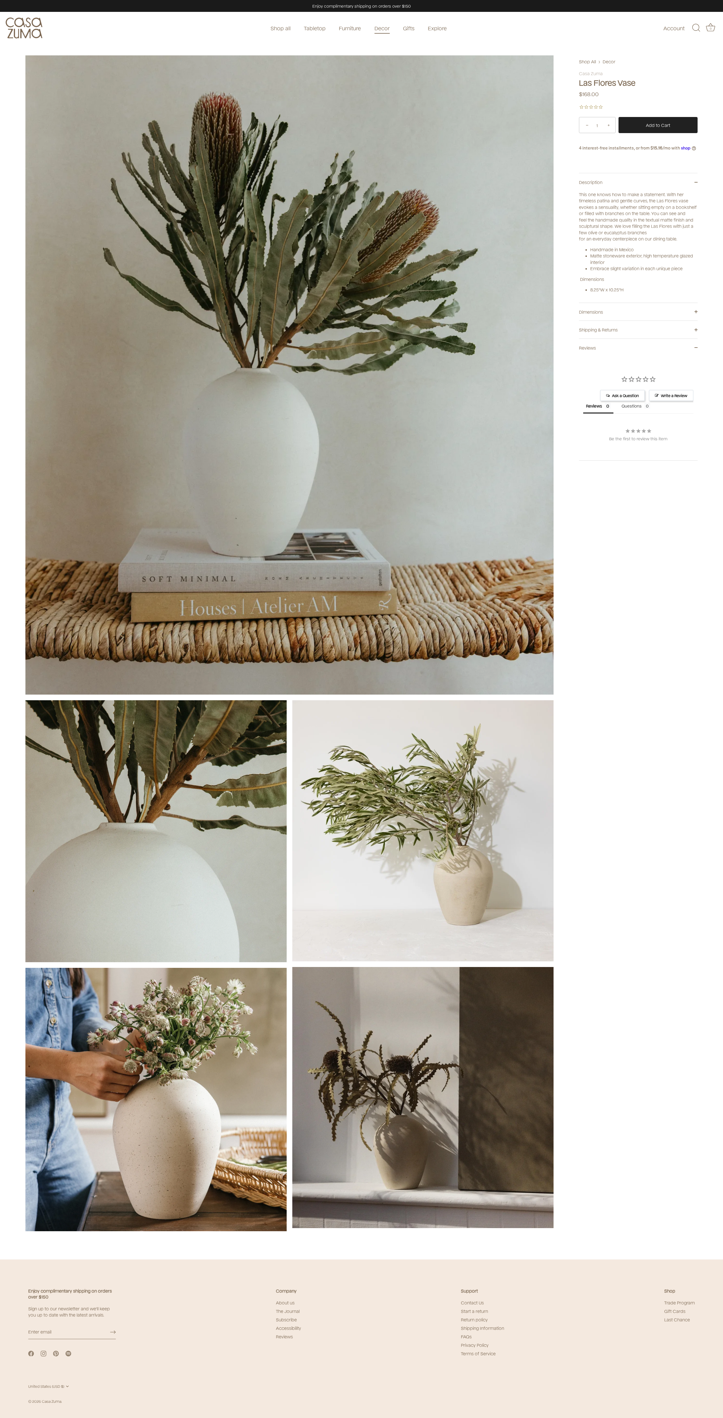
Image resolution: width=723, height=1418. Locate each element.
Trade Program (679, 1302)
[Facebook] (31, 1352)
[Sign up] (113, 1332)
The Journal (288, 1310)
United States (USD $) (46, 1386)
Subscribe (286, 1319)
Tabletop (315, 28)
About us (285, 1302)
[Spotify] (68, 1352)
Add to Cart (658, 124)
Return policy (474, 1319)
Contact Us (472, 1302)
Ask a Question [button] (625, 395)
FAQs (466, 1336)
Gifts (409, 28)
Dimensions (591, 311)
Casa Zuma (591, 73)
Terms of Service (478, 1353)
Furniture (350, 28)
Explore (437, 28)
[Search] (696, 28)
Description (590, 182)
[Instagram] (43, 1352)
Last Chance (677, 1319)
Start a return (474, 1310)
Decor (382, 28)
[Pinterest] (56, 1352)
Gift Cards (674, 1310)
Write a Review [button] (674, 395)
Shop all (281, 28)
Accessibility (288, 1327)
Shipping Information (482, 1327)
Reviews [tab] (594, 405)
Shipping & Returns (598, 329)
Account (674, 28)
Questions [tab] (632, 405)
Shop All (587, 61)
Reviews (587, 347)
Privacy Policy (475, 1344)
